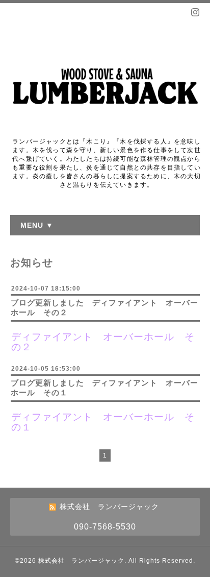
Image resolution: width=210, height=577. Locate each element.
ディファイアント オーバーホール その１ (103, 422)
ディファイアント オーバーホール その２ (103, 341)
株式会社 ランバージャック (81, 560)
